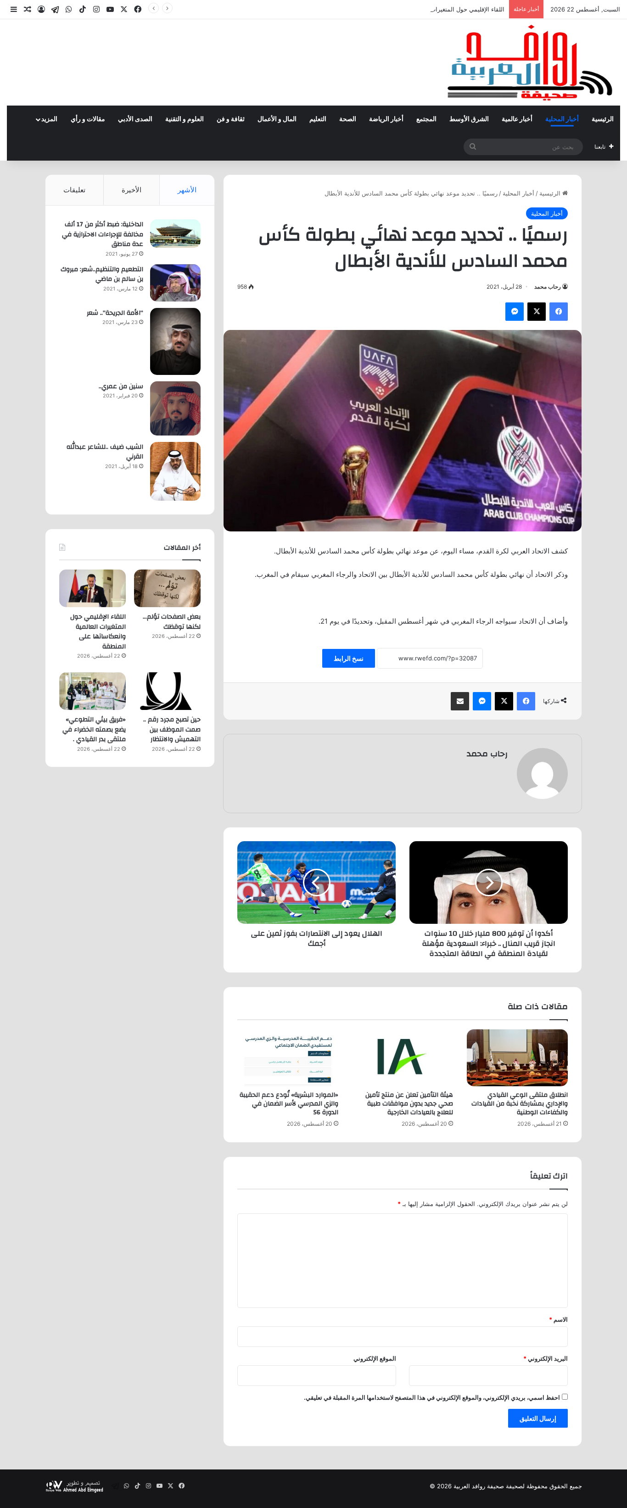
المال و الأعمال (277, 119)
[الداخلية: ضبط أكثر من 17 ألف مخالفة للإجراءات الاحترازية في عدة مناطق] (175, 233)
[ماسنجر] (514, 311)
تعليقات (74, 189)
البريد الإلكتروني (545, 1358)
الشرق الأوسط (469, 119)
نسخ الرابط (349, 658)
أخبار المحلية (562, 119)
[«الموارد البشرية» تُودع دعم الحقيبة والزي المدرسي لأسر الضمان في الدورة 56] (287, 1057)
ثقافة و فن (231, 119)
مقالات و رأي (88, 119)
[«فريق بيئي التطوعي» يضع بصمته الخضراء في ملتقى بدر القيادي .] (92, 691)
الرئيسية (603, 119)
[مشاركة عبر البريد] (460, 701)
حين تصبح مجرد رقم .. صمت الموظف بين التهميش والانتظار (172, 729)
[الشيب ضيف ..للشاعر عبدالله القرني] (175, 471)
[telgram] (55, 9)
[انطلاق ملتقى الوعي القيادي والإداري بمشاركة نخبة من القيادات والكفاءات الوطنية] (517, 1057)
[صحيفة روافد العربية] (531, 62)
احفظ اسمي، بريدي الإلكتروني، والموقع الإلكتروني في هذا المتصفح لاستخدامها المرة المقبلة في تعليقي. (432, 1397)
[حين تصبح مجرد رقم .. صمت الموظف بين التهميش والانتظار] (167, 691)
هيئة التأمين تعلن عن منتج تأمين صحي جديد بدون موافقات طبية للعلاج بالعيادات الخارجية (409, 1103)
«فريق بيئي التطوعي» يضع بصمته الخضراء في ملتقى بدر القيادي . (94, 729)
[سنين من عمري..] (175, 408)
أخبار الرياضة (386, 119)
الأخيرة (131, 189)
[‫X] (536, 311)
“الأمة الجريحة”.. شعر (115, 313)
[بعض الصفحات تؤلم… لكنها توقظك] (167, 588)
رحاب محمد (547, 286)
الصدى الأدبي (135, 119)
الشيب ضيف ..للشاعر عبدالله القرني (105, 452)
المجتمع (426, 119)
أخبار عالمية (517, 119)
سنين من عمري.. (121, 386)
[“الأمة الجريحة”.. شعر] (175, 341)
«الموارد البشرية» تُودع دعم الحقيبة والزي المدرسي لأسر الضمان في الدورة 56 (289, 1103)
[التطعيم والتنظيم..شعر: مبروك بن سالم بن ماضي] (175, 283)
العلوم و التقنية (184, 119)
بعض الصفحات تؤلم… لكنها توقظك (172, 622)
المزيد (49, 119)
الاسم (558, 1319)
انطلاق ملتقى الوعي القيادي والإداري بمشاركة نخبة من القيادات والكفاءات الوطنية (519, 1103)
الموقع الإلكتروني (374, 1358)
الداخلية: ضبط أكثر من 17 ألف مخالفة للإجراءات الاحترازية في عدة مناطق (102, 234)
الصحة (347, 119)
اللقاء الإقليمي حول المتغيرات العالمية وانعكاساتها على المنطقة (424, 9)
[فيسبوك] (558, 311)
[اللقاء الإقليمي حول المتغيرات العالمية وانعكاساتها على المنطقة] (92, 588)
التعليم (317, 119)
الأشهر (187, 189)
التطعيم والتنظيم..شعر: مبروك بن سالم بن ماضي (102, 274)
